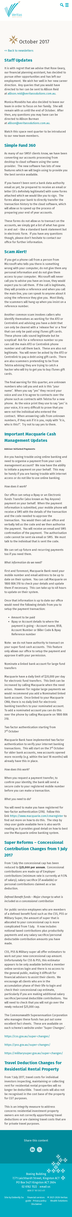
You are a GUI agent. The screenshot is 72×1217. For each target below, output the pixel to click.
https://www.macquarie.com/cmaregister (36, 816)
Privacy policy (39, 1200)
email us (45, 1186)
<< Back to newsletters (18, 50)
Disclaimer (36, 1204)
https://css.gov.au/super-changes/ (27, 1036)
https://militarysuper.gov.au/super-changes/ (33, 1053)
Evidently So (18, 1197)
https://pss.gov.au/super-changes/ (27, 1044)
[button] (62, 5)
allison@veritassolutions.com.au (28, 123)
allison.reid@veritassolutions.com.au (31, 93)
